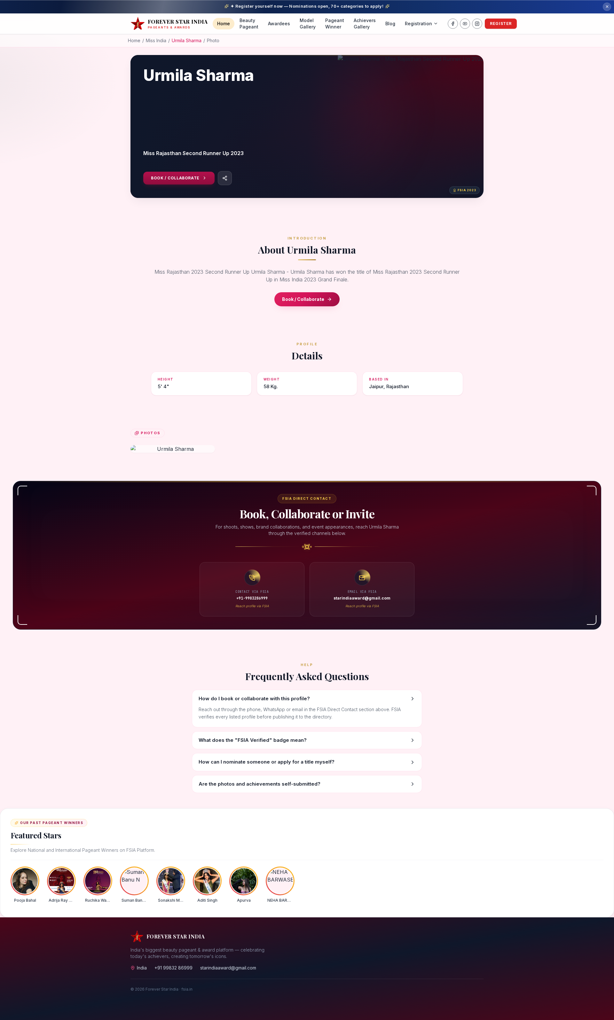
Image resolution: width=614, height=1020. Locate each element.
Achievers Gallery (365, 23)
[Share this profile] (225, 178)
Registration (418, 23)
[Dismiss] (607, 7)
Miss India (156, 40)
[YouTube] (465, 24)
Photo (213, 40)
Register (501, 23)
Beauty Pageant (249, 23)
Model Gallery (308, 23)
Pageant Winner (334, 23)
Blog (390, 23)
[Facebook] (453, 24)
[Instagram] (477, 24)
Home (223, 23)
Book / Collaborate (175, 178)
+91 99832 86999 (173, 967)
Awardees (279, 23)
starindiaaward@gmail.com (228, 967)
